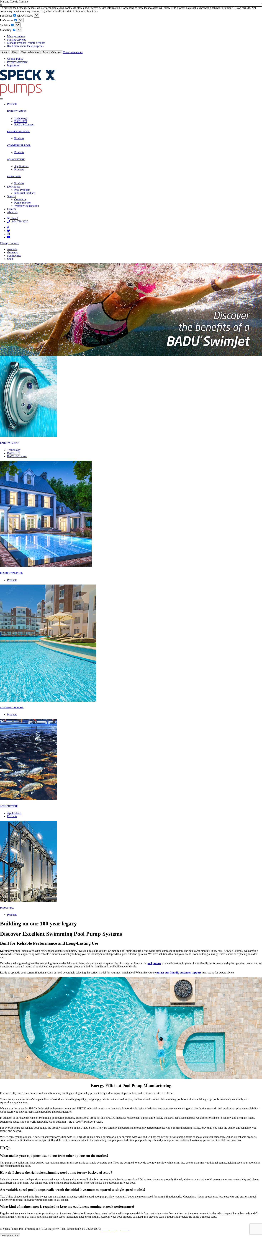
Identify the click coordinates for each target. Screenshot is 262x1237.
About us (12, 212)
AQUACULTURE (16, 159)
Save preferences (52, 52)
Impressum (13, 65)
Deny (15, 52)
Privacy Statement (17, 61)
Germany (12, 252)
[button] (131, 4)
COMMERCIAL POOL (19, 145)
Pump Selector (22, 202)
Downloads (13, 186)
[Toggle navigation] (1, 98)
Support (11, 196)
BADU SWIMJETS (16, 111)
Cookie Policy (15, 58)
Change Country (9, 243)
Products (12, 104)
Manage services (16, 39)
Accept (5, 52)
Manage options (16, 36)
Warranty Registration (26, 205)
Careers (11, 208)
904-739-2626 (19, 221)
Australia (12, 249)
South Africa (14, 255)
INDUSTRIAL (14, 176)
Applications (21, 166)
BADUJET (20, 121)
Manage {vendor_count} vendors (26, 42)
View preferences (30, 52)
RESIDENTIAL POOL (18, 131)
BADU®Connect (24, 124)
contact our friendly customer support (178, 972)
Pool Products (22, 189)
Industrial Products (24, 192)
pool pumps (154, 963)
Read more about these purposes (25, 46)
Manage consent (10, 1235)
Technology (21, 118)
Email (14, 218)
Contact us (20, 199)
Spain (10, 258)
